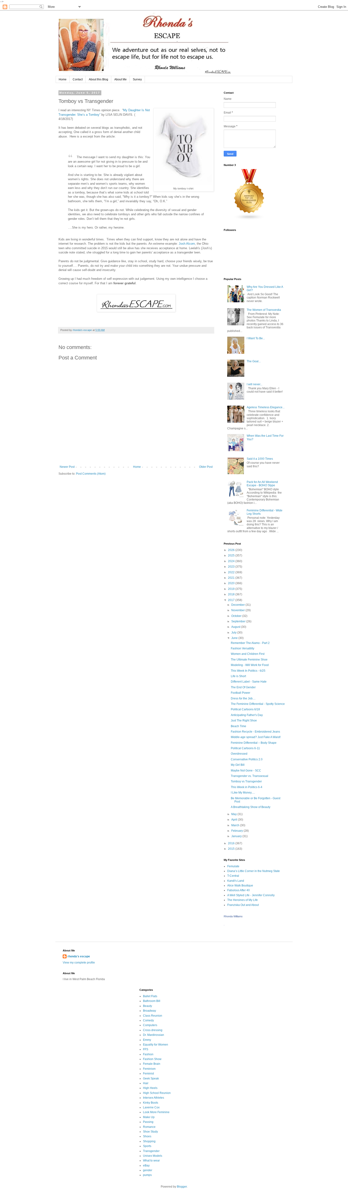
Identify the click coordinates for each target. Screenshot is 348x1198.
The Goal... (254, 361)
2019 (231, 589)
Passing (148, 1122)
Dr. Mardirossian (153, 1035)
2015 (231, 848)
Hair (145, 1083)
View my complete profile (79, 962)
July (234, 632)
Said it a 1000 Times (260, 458)
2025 (231, 555)
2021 (231, 577)
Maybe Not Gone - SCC (246, 770)
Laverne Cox (151, 1107)
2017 (231, 600)
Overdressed (239, 753)
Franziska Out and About (243, 905)
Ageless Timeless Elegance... (266, 407)
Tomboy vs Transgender (246, 781)
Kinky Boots (150, 1102)
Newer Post (67, 466)
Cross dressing (152, 1030)
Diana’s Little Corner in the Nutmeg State (253, 871)
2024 (231, 561)
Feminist (148, 1073)
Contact (78, 79)
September (238, 621)
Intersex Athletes (153, 1097)
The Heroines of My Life (242, 900)
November (238, 610)
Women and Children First (247, 654)
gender (147, 1170)
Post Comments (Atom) (91, 473)
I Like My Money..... (243, 792)
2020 (231, 583)
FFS (145, 1049)
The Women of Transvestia (264, 310)
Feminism (149, 1068)
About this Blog (98, 79)
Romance (149, 1127)
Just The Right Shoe (244, 720)
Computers (150, 1025)
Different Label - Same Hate (249, 681)
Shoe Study (150, 1131)
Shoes (147, 1136)
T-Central (233, 875)
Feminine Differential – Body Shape (254, 742)
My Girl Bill (238, 765)
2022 (231, 572)
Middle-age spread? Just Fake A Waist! (256, 737)
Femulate (233, 866)
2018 (231, 594)
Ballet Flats (150, 996)
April (234, 819)
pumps (147, 1175)
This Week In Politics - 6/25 (248, 670)
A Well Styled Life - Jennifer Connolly (251, 895)
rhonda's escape (78, 956)
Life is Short (238, 676)
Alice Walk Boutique (240, 885)
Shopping (149, 1141)
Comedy (148, 1020)
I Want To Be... (256, 338)
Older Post (206, 466)
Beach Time (238, 726)
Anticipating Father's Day (247, 715)
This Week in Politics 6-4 (246, 787)
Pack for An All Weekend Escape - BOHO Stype (262, 483)
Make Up (149, 1117)
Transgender (151, 1151)
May (234, 814)
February (237, 830)
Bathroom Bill (151, 1001)
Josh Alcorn (187, 243)
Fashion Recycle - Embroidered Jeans (255, 731)
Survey (137, 79)
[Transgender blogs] (249, 219)
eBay (146, 1165)
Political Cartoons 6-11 (245, 748)
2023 (231, 566)
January (236, 836)
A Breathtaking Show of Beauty (250, 807)
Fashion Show (152, 1059)
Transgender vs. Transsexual (249, 776)
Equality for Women (155, 1044)
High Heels (150, 1088)
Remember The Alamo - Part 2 (250, 643)
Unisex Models (152, 1155)
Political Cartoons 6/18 (245, 709)
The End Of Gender (243, 687)
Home (63, 79)
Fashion (148, 1054)
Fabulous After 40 (238, 890)
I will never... (254, 384)
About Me (120, 79)
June (234, 638)
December (238, 604)
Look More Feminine (156, 1112)
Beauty (147, 1006)
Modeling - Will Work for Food (250, 665)
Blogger (182, 1186)
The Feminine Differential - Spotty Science (258, 704)
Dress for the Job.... (243, 698)
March (235, 825)
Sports (147, 1146)
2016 (231, 843)
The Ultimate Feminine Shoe (249, 659)
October (236, 616)
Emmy (147, 1040)
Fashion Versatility (242, 648)
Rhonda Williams (233, 916)
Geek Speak (151, 1078)
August (236, 627)
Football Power (240, 692)
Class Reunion (152, 1015)
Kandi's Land (235, 880)
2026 (231, 550)
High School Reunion (157, 1093)
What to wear (151, 1160)
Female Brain (151, 1063)
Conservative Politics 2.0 (247, 759)
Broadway (149, 1010)
